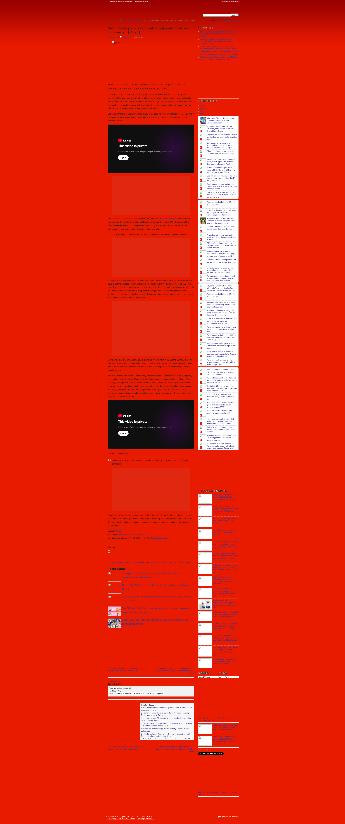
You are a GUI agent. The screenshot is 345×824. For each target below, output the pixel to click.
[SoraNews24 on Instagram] (209, 1)
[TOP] (118, 20)
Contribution (224, 792)
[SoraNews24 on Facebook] (206, 1)
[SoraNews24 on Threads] (212, 1)
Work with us (130, 819)
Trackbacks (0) (114, 681)
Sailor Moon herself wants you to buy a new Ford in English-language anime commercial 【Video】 (225, 498)
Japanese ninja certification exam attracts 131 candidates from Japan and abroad (220, 429)
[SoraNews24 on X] (214, 1)
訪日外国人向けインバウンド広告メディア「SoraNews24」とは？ (214, 719)
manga (169, 562)
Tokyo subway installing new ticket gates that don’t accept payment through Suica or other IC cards (220, 421)
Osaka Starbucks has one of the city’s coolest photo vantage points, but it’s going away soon (222, 178)
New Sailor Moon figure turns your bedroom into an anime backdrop (224, 532)
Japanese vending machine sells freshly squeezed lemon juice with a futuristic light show (221, 362)
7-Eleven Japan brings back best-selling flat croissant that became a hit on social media (222, 245)
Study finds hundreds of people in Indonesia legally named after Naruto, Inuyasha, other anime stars (221, 354)
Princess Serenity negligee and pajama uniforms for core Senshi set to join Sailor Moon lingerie (225, 555)
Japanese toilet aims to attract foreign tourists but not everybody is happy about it (221, 329)
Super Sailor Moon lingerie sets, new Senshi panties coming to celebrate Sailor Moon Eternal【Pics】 (225, 545)
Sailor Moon (178, 562)
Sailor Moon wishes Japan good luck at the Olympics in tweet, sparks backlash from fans (225, 614)
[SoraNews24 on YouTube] (217, 1)
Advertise (111, 819)
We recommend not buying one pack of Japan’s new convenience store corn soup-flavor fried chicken (221, 278)
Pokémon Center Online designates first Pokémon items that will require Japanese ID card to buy (221, 313)
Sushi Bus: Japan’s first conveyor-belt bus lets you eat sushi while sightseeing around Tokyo (222, 212)
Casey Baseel (113, 38)
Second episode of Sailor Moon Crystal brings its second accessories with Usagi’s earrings (225, 650)
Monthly (203, 111)
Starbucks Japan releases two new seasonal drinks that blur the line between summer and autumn (220, 270)
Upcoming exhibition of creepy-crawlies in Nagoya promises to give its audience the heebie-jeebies (175, 671)
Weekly (203, 108)
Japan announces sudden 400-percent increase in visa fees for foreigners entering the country (221, 372)
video (187, 562)
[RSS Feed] (219, 1)
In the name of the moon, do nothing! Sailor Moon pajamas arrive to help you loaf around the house (225, 603)
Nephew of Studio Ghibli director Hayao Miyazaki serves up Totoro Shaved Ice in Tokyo (219, 58)
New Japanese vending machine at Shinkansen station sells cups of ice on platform (221, 345)
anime (144, 562)
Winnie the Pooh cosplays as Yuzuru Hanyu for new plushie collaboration (221, 152)
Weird (221, 20)
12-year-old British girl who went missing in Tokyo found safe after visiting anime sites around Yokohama (221, 288)
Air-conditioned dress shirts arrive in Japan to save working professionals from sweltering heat (221, 304)
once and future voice (169, 218)
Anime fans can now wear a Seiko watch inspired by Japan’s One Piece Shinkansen (221, 237)
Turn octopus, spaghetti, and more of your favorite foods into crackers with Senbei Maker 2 (219, 47)
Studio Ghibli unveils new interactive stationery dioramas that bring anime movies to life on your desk (221, 221)
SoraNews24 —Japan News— (135, 10)
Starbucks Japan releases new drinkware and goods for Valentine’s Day (220, 396)
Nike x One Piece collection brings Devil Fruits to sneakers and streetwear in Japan (220, 120)
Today (202, 105)
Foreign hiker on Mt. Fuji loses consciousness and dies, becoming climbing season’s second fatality (220, 253)
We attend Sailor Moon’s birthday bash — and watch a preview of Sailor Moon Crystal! (225, 638)
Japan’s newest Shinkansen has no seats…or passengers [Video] (220, 412)
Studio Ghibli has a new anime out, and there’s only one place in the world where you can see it (222, 388)
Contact (215, 792)
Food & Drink (130, 562)
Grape (118, 531)
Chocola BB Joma (159, 538)
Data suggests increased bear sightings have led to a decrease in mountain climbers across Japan (166, 724)
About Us (201, 792)
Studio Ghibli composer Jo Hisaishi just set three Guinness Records (220, 228)
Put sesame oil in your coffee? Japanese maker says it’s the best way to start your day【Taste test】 (220, 446)
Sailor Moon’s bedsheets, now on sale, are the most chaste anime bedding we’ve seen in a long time (225, 568)
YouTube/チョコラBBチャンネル (133, 534)
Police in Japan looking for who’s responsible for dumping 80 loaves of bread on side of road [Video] (219, 33)
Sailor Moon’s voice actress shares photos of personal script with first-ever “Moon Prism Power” (225, 509)
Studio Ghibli (229, 20)
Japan (138, 562)
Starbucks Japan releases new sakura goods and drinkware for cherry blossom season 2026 (222, 405)
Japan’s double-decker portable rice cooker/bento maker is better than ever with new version (222, 186)
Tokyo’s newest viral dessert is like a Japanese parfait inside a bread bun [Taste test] (221, 337)
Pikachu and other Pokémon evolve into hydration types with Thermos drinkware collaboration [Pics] (165, 735)
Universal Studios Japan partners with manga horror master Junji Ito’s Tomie (221, 261)
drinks (150, 562)
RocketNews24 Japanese (230, 1)
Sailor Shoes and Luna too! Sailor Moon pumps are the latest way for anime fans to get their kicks (225, 580)
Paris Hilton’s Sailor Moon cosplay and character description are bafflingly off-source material (224, 592)
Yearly (202, 114)
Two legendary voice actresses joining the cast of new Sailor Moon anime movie (225, 661)
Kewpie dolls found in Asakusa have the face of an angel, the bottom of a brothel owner (127, 670)
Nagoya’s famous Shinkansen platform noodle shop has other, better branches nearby (222, 137)
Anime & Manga (117, 562)
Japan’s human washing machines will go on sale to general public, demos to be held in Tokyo (222, 380)
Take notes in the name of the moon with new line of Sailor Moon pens (224, 520)
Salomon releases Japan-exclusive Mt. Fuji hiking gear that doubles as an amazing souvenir (222, 437)
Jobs (237, 20)
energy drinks (160, 562)
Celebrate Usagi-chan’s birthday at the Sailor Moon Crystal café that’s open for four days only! (225, 626)
